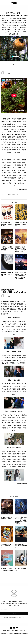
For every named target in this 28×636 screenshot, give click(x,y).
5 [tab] (16, 56)
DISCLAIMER (15, 630)
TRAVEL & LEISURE (11, 194)
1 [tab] (12, 56)
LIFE (17, 194)
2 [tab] (13, 56)
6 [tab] (17, 56)
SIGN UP (14, 613)
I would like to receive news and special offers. (14, 617)
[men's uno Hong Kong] (14, 3)
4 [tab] (15, 56)
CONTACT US (22, 630)
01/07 (14, 64)
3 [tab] (14, 56)
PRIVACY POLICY (7, 630)
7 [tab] (18, 56)
